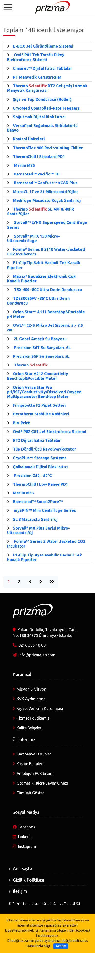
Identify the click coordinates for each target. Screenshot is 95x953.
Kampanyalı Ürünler (34, 754)
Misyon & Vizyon (31, 689)
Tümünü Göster (30, 793)
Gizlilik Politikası (28, 879)
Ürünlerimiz (24, 739)
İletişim (20, 891)
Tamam (60, 946)
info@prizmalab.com (37, 655)
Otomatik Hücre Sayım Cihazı (42, 783)
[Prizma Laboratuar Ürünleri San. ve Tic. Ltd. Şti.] (47, 7)
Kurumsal (22, 674)
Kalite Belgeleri (29, 728)
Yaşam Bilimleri (30, 764)
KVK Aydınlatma (31, 699)
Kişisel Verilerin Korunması (40, 708)
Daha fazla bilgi (38, 946)
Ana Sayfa (22, 868)
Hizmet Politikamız (33, 718)
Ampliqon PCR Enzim (35, 773)
